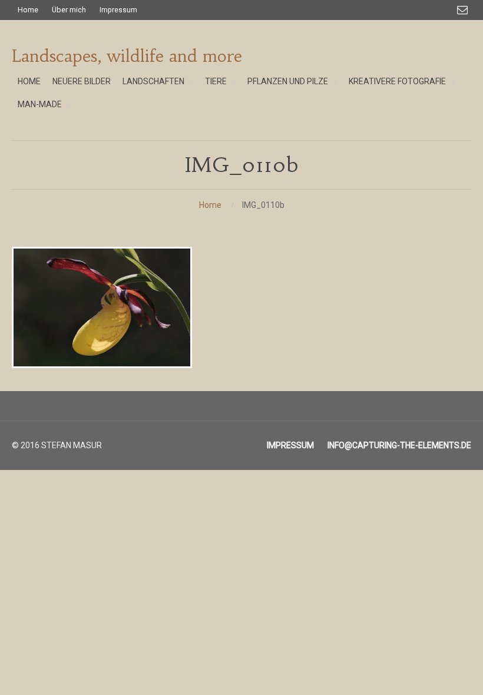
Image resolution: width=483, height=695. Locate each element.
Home (210, 205)
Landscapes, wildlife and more (127, 56)
